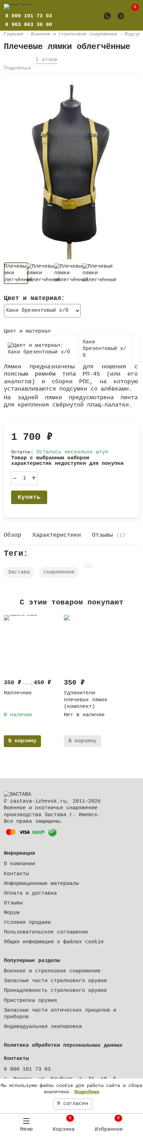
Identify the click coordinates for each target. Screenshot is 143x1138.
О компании (19, 864)
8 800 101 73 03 (27, 1069)
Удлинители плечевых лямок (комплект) (86, 700)
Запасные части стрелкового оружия (55, 981)
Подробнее (86, 1092)
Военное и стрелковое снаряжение (52, 971)
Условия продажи (27, 923)
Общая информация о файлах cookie (54, 942)
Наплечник (18, 693)
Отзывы (13, 903)
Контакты (16, 874)
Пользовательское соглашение (46, 932)
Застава (19, 572)
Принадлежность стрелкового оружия (55, 991)
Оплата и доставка (30, 893)
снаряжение (59, 572)
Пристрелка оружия (30, 1001)
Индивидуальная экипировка (43, 1027)
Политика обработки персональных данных (63, 1045)
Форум (11, 913)
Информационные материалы (41, 884)
